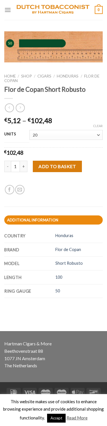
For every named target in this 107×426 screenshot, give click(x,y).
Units (10, 134)
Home (10, 76)
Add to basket (57, 166)
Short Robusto (69, 263)
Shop (26, 76)
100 (58, 277)
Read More (77, 417)
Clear (98, 126)
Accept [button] (56, 418)
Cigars (44, 76)
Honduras (67, 76)
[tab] (53, 220)
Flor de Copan (68, 249)
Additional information (32, 220)
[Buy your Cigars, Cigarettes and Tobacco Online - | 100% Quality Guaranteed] (52, 10)
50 (57, 290)
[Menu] (7, 10)
